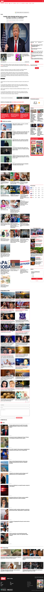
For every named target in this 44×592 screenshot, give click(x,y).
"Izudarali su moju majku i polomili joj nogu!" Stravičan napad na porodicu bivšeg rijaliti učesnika (37, 56)
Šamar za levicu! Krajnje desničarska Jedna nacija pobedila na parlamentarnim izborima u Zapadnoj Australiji (18, 462)
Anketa (31, 269)
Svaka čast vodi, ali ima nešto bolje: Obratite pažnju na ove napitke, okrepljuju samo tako (10, 570)
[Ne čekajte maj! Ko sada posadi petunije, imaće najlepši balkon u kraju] (19, 57)
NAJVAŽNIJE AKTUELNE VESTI (18, 102)
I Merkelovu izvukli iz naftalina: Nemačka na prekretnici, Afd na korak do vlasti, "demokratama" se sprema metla (19, 510)
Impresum (29, 584)
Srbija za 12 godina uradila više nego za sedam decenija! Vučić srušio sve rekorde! (37, 58)
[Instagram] (37, 577)
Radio (33, 3)
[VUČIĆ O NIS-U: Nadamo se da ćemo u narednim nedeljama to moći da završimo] (6, 127)
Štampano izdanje (34, 138)
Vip (20, 3)
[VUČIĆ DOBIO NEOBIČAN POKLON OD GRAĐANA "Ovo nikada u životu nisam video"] (6, 167)
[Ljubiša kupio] (40, 111)
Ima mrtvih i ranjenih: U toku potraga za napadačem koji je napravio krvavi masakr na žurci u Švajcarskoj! (19, 450)
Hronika (14, 3)
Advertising (29, 583)
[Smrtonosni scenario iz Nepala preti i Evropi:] (4, 442)
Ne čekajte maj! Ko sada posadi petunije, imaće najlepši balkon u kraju (26, 55)
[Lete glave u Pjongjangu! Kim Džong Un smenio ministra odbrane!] (4, 526)
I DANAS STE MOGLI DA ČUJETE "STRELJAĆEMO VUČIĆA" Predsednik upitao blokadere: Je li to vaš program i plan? (20, 156)
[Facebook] (35, 577)
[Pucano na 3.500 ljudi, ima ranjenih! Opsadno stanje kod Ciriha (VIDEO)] (4, 490)
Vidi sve (37, 61)
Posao (28, 586)
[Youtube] (41, 577)
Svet (2, 14)
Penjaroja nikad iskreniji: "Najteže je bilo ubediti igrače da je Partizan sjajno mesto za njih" (32, 570)
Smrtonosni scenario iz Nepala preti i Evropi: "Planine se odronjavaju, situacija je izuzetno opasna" (19, 438)
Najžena (27, 3)
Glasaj (37, 278)
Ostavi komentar (19, 417)
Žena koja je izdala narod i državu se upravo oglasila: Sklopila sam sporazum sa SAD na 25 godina (18, 498)
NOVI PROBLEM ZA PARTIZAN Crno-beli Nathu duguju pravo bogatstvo (10, 55)
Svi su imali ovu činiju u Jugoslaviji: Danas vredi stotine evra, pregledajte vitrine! (37, 46)
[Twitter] (42, 577)
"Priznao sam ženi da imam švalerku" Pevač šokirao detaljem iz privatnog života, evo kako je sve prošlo (33, 131)
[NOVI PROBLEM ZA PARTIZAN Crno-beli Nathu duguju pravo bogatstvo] (4, 57)
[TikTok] (39, 577)
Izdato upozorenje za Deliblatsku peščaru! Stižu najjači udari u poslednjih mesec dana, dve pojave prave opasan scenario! (33, 117)
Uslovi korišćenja (30, 585)
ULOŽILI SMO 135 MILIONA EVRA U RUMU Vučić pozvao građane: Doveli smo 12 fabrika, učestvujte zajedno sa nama (20, 148)
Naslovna (6, 3)
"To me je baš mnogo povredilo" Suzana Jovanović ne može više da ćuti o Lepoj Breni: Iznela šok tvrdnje (40, 132)
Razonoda (23, 3)
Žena (11, 584)
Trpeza (30, 3)
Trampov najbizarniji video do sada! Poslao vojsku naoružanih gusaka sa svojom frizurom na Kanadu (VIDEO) (18, 426)
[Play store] (20, 98)
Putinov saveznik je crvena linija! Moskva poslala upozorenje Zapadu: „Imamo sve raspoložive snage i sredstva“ (18, 534)
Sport (18, 3)
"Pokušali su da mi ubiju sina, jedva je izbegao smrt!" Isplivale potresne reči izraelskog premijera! (18, 474)
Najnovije (2, 3)
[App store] (26, 98)
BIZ (11, 3)
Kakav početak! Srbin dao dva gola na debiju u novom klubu (36, 48)
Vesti (10, 3)
